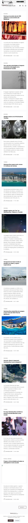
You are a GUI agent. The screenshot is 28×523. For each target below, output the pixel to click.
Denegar (17, 520)
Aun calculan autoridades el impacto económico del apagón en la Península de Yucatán (14, 67)
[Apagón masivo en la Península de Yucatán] (14, 129)
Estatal (5, 458)
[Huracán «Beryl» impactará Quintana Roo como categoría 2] (14, 373)
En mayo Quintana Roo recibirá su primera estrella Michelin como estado (13, 413)
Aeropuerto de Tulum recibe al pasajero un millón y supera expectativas (12, 263)
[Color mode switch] (20, 5)
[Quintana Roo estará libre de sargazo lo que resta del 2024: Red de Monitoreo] (14, 325)
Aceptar (10, 520)
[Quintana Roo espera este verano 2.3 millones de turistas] (14, 177)
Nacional (6, 13)
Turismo (5, 162)
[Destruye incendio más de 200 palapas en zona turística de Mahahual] (14, 30)
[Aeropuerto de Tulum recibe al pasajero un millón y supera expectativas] (14, 276)
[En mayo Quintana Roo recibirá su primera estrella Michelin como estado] (14, 426)
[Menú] (25, 5)
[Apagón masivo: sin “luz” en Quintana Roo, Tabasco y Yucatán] (14, 223)
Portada (9, 458)
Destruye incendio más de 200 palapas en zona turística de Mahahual (12, 17)
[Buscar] (22, 5)
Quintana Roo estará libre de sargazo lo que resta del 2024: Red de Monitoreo (14, 313)
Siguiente (22, 507)
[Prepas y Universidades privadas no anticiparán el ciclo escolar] (14, 474)
